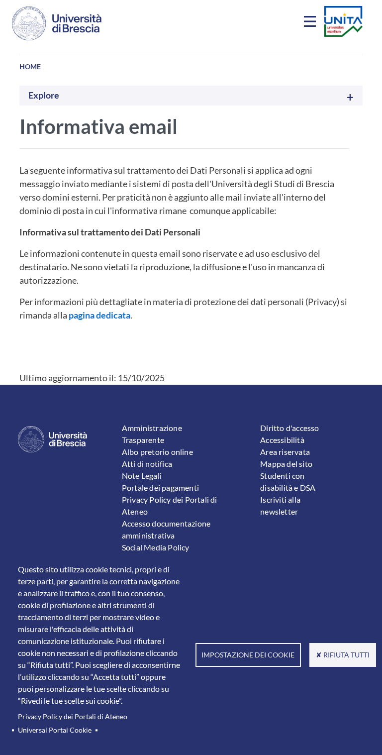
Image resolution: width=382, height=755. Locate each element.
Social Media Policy (156, 547)
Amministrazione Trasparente (152, 433)
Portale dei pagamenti (160, 487)
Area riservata (285, 451)
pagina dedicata (99, 315)
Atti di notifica (147, 463)
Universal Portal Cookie (55, 730)
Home (30, 66)
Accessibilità (282, 439)
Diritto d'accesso (289, 427)
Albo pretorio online (157, 451)
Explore (43, 95)
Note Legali (142, 475)
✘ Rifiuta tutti (343, 655)
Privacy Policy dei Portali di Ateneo (72, 717)
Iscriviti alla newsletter (280, 505)
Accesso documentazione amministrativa (166, 529)
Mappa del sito (286, 463)
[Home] (56, 23)
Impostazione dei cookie (247, 655)
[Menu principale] (311, 23)
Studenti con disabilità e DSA (287, 481)
